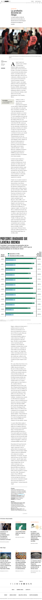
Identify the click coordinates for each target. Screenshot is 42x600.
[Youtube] (24, 584)
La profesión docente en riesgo (16, 13)
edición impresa (38, 1)
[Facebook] (11, 584)
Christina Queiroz (4, 61)
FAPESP (5, 595)
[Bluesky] (17, 584)
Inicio (13, 589)
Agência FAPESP (13, 595)
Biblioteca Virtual (23, 595)
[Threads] (19, 584)
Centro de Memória (33, 595)
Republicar (25, 513)
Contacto (28, 589)
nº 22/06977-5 (21, 494)
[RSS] (28, 584)
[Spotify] (26, 584)
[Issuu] (31, 584)
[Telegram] (21, 584)
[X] (12, 584)
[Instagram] (15, 584)
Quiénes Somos (20, 589)
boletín (32, 1)
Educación (3, 68)
